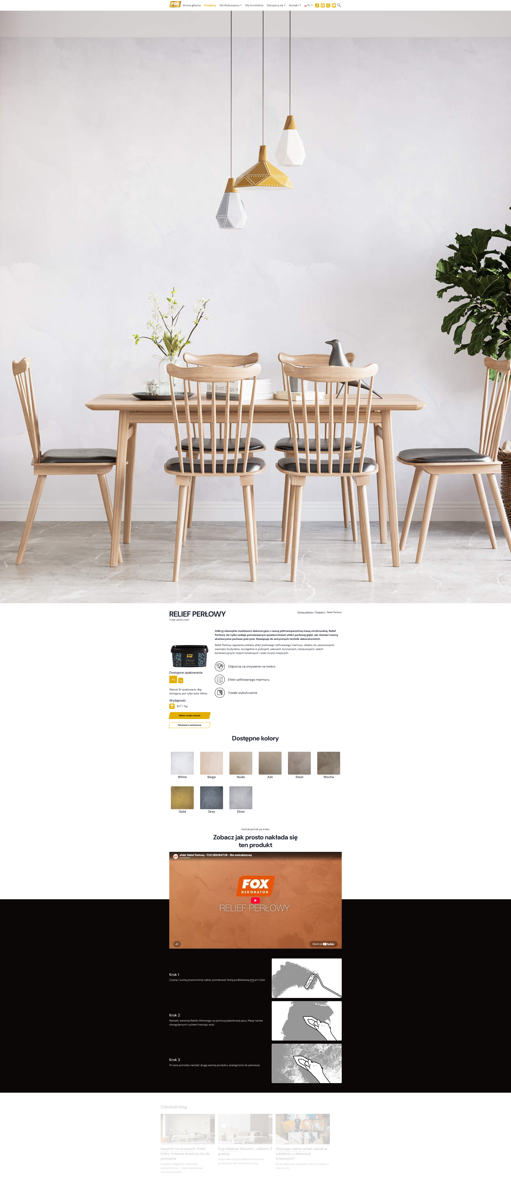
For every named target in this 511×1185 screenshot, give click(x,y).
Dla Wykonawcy (230, 5)
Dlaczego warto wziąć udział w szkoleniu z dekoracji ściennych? (311, 1153)
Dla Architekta (254, 5)
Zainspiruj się (275, 5)
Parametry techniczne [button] (189, 725)
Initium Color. (257, 980)
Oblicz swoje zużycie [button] (189, 715)
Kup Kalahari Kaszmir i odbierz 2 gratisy (255, 1151)
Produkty (210, 5)
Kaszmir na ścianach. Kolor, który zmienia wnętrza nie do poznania (195, 1153)
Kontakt (294, 5)
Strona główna (192, 5)
